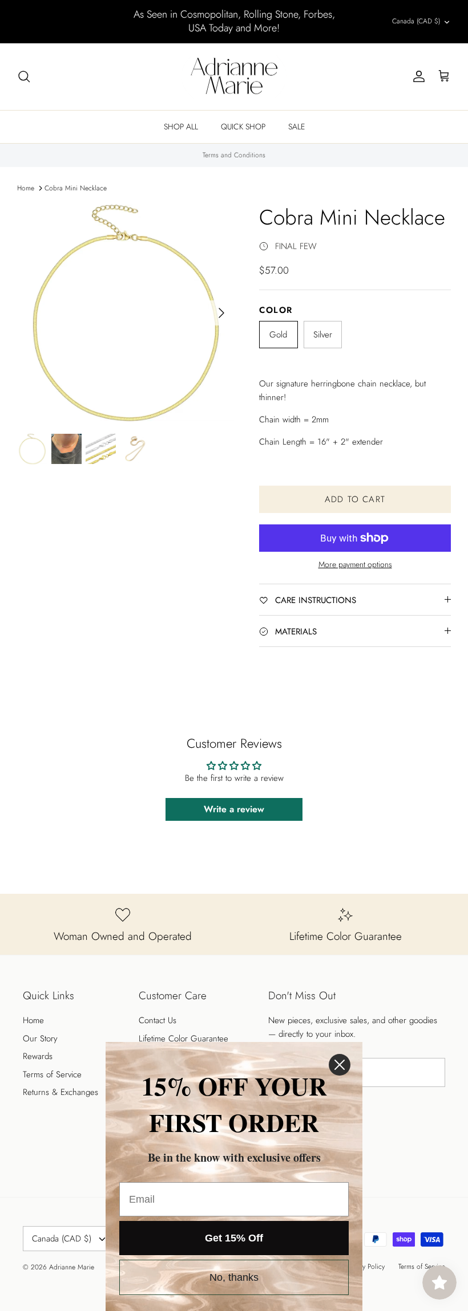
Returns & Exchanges (60, 1092)
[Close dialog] (339, 1064)
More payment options (355, 564)
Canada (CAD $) (416, 21)
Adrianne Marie (71, 1267)
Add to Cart (355, 499)
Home (25, 188)
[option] (125, 313)
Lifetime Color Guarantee (183, 1038)
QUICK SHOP (243, 126)
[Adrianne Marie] (234, 77)
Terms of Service (52, 1074)
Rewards (38, 1056)
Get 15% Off (234, 1238)
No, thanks (234, 1277)
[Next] (221, 312)
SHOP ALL (181, 126)
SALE (296, 126)
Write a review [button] (234, 809)
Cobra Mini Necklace (76, 188)
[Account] (417, 76)
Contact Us (157, 1020)
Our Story (40, 1038)
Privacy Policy (365, 1266)
